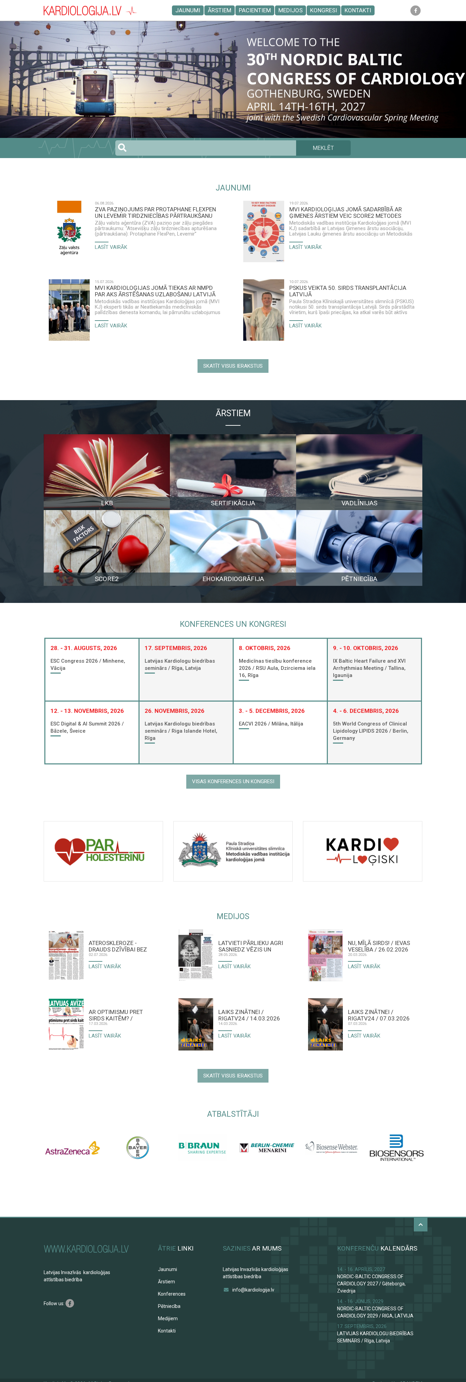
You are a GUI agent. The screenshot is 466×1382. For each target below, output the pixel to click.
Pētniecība (169, 1306)
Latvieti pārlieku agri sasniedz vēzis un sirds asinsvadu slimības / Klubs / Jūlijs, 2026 (250, 946)
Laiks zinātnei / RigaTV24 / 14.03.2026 (249, 1015)
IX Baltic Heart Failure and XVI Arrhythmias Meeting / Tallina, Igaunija (369, 668)
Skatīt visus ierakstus (233, 366)
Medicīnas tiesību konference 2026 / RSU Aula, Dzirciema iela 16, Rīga (277, 668)
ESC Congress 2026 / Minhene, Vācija (87, 664)
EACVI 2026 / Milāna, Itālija (271, 724)
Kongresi (323, 10)
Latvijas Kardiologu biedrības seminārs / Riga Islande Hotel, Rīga (181, 731)
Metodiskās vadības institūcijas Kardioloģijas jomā (151, 301)
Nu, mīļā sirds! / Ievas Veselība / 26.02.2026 (379, 946)
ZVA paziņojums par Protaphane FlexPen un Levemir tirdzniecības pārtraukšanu (155, 212)
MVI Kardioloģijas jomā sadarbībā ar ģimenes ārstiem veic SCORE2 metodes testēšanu (345, 212)
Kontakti (358, 10)
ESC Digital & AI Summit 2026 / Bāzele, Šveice (87, 727)
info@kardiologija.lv (253, 1290)
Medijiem (168, 1318)
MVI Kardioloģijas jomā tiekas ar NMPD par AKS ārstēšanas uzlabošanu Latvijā (155, 291)
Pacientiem (255, 10)
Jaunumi (187, 10)
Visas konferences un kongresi (233, 781)
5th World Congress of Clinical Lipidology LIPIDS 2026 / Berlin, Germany (370, 731)
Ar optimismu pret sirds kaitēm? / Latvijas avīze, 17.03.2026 (116, 1015)
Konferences (172, 1294)
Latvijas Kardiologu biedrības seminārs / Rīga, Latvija (180, 664)
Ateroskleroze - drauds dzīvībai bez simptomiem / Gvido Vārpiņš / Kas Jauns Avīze (118, 946)
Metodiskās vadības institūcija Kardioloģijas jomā (344, 223)
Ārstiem (219, 10)
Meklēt (323, 147)
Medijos (290, 10)
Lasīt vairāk (111, 247)
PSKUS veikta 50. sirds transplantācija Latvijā (347, 291)
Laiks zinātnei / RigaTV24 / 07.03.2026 (379, 1015)
